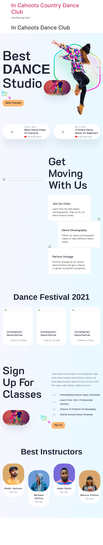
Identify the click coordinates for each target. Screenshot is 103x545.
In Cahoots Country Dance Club (45, 8)
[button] (57, 87)
